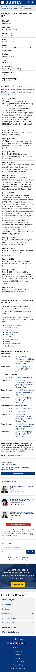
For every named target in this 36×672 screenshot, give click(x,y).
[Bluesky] (22, 643)
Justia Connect (18, 648)
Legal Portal (18, 651)
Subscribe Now (18, 584)
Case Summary (10, 335)
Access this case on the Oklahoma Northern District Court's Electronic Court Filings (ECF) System (17, 319)
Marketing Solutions (10, 632)
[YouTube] (11, 643)
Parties (7, 341)
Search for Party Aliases (13, 325)
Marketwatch (20, 359)
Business (6, 609)
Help (18, 658)
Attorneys (8, 330)
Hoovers (26, 392)
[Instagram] (16, 643)
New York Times (21, 363)
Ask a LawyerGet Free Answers (8, 463)
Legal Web (28, 367)
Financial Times (27, 361)
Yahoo (29, 369)
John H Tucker (20, 411)
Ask (16, 371)
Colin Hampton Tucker (23, 408)
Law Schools (7, 613)
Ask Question (18, 473)
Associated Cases (11, 328)
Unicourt (19, 367)
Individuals (6, 604)
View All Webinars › (18, 524)
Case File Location (11, 332)
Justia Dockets (21, 398)
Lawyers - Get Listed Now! (18, 557)
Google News (21, 357)
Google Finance (21, 390)
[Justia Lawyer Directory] (28, 643)
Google (18, 369)
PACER (26, 311)
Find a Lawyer (7, 543)
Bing (24, 369)
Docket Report (10, 337)
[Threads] (19, 643)
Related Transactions (12, 344)
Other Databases (9, 627)
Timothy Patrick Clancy (23, 377)
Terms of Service (18, 661)
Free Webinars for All (10, 482)
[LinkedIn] (8, 643)
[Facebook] (14, 643)
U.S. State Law (8, 623)
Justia (21, 639)
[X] (25, 643)
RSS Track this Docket (27, 86)
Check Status (9, 346)
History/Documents (12, 339)
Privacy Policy (18, 665)
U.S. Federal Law (9, 618)
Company (18, 655)
